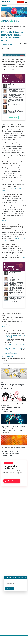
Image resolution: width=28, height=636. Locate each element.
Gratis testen (20, 1)
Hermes (7, 339)
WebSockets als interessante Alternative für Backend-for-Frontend (15, 345)
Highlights (4, 5)
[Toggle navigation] (6, 2)
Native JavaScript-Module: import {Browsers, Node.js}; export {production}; (15, 335)
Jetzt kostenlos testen (11, 481)
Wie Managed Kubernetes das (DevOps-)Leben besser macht (15, 352)
